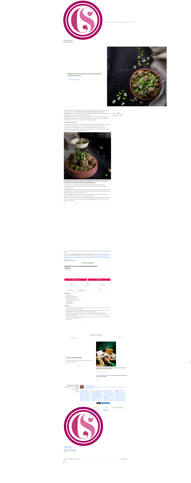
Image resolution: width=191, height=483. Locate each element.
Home (105, 22)
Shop (117, 22)
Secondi (78, 79)
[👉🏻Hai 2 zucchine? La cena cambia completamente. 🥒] (97, 395)
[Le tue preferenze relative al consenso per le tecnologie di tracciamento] (190, 362)
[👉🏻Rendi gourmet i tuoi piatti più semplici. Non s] (109, 395)
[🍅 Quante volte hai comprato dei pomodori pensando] (121, 395)
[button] (136, 22)
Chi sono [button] (131, 22)
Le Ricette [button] (108, 22)
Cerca (120, 337)
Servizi (93, 413)
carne (114, 113)
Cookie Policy (105, 410)
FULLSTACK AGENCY (123, 458)
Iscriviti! (79, 365)
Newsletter (94, 414)
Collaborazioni (126, 22)
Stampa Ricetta (76, 279)
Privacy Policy (105, 409)
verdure (120, 115)
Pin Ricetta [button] (100, 279)
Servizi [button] (113, 22)
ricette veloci (115, 115)
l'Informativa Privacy (104, 375)
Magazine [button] (120, 22)
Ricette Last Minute (72, 79)
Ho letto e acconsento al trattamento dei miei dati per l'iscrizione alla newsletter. (111, 376)
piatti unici (119, 113)
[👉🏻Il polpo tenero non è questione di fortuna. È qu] (85, 395)
